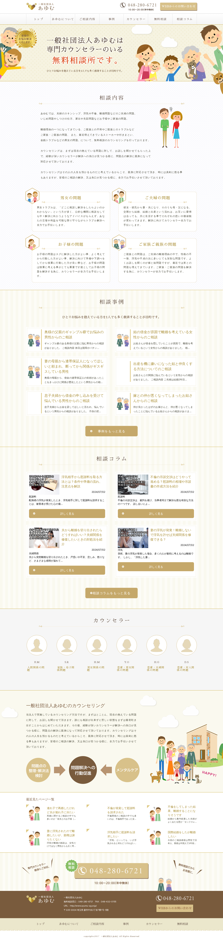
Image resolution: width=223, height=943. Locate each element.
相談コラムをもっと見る (112, 593)
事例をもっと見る (111, 431)
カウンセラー (136, 19)
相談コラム (185, 19)
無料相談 (160, 19)
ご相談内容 (87, 19)
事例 (112, 19)
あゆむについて (63, 19)
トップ (38, 19)
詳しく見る (67, 513)
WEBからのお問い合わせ (178, 6)
